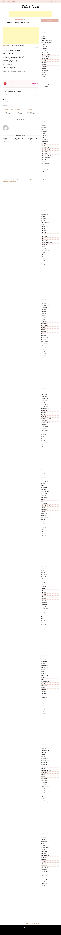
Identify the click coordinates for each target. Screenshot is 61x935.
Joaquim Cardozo (44, 513)
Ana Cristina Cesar (44, 102)
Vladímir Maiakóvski (44, 883)
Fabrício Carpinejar (44, 363)
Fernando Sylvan (44, 384)
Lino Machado (43, 586)
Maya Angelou (43, 671)
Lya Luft (42, 614)
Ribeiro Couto (43, 774)
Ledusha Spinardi (44, 562)
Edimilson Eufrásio (44, 325)
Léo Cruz (42, 570)
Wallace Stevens (44, 887)
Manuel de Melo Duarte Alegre (46, 628)
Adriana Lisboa (43, 36)
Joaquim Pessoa (44, 515)
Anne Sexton (43, 137)
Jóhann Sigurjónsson (45, 517)
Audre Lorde (43, 179)
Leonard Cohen (44, 574)
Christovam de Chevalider (46, 280)
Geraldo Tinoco (44, 420)
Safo (42, 806)
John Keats (43, 519)
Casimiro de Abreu (44, 252)
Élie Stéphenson (44, 331)
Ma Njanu (42, 616)
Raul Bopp (43, 766)
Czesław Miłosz (44, 295)
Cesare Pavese (44, 262)
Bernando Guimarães (45, 200)
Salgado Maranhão (44, 808)
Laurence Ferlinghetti (45, 558)
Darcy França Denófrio (45, 303)
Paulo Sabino (43, 746)
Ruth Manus (43, 798)
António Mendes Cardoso (46, 157)
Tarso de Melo (43, 843)
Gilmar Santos (43, 428)
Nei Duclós (43, 695)
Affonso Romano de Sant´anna (46, 42)
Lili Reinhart (43, 582)
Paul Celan (43, 729)
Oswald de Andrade (44, 717)
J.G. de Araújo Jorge (44, 481)
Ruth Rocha (43, 800)
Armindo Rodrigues (44, 171)
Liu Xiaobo (43, 590)
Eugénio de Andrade (44, 355)
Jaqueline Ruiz (43, 495)
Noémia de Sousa (44, 707)
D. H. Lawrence (43, 297)
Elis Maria (42, 333)
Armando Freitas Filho (45, 169)
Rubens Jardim (43, 794)
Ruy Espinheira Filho (44, 802)
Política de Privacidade (35, 923)
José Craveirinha (44, 529)
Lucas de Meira (43, 598)
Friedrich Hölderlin (44, 404)
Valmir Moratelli (44, 865)
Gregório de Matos (44, 438)
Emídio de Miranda (44, 341)
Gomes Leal (43, 432)
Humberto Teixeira (44, 464)
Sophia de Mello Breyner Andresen (47, 827)
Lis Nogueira (43, 588)
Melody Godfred (44, 673)
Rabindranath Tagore (45, 760)
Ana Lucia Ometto (44, 106)
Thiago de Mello (44, 851)
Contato (14, 1)
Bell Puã (42, 197)
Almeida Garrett (44, 82)
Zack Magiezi (43, 914)
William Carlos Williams (45, 897)
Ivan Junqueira (43, 479)
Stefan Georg (43, 831)
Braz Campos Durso (44, 214)
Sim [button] (12, 94)
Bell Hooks (43, 195)
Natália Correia (43, 693)
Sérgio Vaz (43, 820)
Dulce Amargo (43, 317)
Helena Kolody (43, 456)
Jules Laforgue (43, 543)
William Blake (43, 893)
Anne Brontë (43, 133)
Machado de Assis (44, 618)
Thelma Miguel (43, 849)
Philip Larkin (43, 756)
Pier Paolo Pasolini (44, 758)
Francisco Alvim (44, 400)
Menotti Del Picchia (44, 675)
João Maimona (43, 511)
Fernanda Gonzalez (44, 378)
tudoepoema (43, 861)
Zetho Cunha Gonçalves (45, 916)
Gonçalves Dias (44, 434)
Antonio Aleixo (43, 143)
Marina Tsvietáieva (44, 651)
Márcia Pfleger (43, 632)
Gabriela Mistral (44, 410)
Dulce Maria (43, 319)
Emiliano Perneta (44, 343)
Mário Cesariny (43, 653)
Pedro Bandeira (44, 748)
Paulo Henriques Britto (45, 742)
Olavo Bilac (43, 711)
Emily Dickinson (44, 349)
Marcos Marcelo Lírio (45, 636)
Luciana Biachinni (44, 602)
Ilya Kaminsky (43, 469)
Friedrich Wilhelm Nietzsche (46, 406)
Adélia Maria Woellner (45, 30)
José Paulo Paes (44, 535)
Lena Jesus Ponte (44, 568)
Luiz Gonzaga (43, 610)
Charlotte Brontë (44, 274)
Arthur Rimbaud (44, 175)
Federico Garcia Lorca (45, 373)
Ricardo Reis (43, 776)
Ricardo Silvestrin (44, 778)
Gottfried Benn (44, 436)
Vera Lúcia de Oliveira (45, 867)
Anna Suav (43, 129)
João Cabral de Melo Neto (45, 505)
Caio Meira (43, 228)
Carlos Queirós (44, 248)
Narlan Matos (43, 691)
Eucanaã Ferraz (43, 351)
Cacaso (42, 224)
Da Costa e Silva (44, 299)
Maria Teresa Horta (44, 642)
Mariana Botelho (44, 645)
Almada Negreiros (44, 80)
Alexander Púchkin (44, 70)
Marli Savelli (43, 663)
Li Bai (42, 578)
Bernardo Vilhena (44, 202)
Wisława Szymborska (45, 903)
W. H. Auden (43, 885)
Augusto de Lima (44, 183)
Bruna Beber (43, 216)
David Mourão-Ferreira (45, 305)
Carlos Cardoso (44, 240)
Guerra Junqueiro (44, 442)
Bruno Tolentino (44, 220)
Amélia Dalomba (44, 92)
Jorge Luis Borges (44, 525)
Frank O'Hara (43, 402)
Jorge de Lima (43, 521)
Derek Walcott (43, 309)
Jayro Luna (43, 499)
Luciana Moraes (44, 604)
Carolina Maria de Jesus (45, 250)
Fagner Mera (43, 367)
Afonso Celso (43, 44)
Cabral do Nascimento (45, 222)
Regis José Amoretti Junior (46, 770)
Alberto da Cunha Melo (45, 56)
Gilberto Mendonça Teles (45, 426)
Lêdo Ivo (42, 560)
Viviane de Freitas (44, 879)
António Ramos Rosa (45, 163)
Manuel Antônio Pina (45, 624)
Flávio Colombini (44, 388)
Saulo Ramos (43, 814)
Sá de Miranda (43, 804)
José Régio (43, 537)
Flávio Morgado (44, 390)
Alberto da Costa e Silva (45, 54)
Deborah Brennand (44, 307)
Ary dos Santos (44, 177)
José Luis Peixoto (44, 533)
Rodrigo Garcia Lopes (45, 786)
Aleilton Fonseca (44, 66)
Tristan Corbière (44, 859)
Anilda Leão (43, 125)
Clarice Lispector (44, 282)
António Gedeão (44, 153)
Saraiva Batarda (44, 812)
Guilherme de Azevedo (45, 446)
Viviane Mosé (43, 881)
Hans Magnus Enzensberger (46, 450)
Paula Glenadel (43, 738)
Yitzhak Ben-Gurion (44, 909)
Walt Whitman (43, 889)
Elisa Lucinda (43, 335)
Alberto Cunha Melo (44, 52)
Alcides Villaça (43, 64)
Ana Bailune (43, 96)
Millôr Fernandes (44, 685)
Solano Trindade (44, 825)
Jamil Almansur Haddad (45, 491)
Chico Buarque (43, 276)
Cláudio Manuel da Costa (45, 284)
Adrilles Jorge (43, 38)
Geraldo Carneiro (44, 416)
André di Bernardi (44, 121)
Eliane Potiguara (44, 329)
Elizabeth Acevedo (44, 337)
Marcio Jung (43, 634)
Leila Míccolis (43, 566)
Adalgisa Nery (43, 28)
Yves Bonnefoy (44, 912)
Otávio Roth (43, 719)
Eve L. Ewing (43, 359)
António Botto (43, 145)
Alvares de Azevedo (44, 88)
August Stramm (44, 181)
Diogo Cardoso (43, 313)
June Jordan (43, 549)
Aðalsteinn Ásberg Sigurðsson (46, 40)
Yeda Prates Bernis (44, 905)
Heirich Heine (43, 454)
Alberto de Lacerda (44, 58)
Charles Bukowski (44, 270)
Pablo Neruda (43, 721)
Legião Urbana (43, 564)
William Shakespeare (45, 899)
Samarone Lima (43, 810)
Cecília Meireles (44, 256)
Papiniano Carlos (44, 723)
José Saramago (43, 539)
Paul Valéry (43, 734)
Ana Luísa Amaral (44, 108)
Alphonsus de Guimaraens (46, 86)
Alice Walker (43, 74)
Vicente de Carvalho (44, 871)
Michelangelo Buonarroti (45, 681)
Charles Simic (43, 272)
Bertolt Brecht (43, 204)
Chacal (42, 266)
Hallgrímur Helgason (44, 448)
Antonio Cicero (44, 151)
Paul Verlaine (43, 736)
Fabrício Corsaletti (44, 365)
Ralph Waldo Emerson (45, 764)
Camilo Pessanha (44, 230)
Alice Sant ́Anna (44, 72)
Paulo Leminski (43, 744)
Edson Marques (44, 327)
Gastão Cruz (43, 412)
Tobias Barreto (43, 853)
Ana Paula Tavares (44, 113)
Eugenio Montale (44, 357)
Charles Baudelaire (44, 268)
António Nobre (43, 159)
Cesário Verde (43, 264)
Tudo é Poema (33, 120)
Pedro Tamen (43, 752)
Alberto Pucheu (44, 60)
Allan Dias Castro (44, 78)
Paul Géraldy (43, 731)
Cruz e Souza (43, 293)
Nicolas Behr (43, 699)
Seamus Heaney (44, 816)
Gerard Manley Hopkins (45, 422)
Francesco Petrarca (44, 398)
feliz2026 (42, 375)
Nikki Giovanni (43, 703)
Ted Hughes (43, 845)
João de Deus (43, 507)
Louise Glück (43, 594)
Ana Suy (42, 117)
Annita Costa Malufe (45, 139)
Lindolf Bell (43, 584)
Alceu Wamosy (43, 62)
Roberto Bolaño (44, 782)
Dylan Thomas (43, 321)
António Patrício (44, 161)
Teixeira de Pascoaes (45, 847)
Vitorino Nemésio (44, 877)
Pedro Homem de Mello (45, 750)
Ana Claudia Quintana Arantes (46, 100)
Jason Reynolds (44, 497)
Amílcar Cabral (43, 94)
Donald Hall (43, 315)
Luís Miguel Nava (44, 606)
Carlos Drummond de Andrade (46, 242)
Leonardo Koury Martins (45, 576)
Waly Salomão (43, 891)
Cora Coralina (43, 289)
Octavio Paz (43, 709)
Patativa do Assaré (44, 725)
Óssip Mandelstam (44, 715)
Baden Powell (43, 193)
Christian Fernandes (44, 278)
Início (4, 1)
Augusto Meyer (44, 189)
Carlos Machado (44, 244)
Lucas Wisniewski (44, 600)
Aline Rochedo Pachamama (46, 76)
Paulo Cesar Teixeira (45, 740)
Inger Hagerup (43, 473)
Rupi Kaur (43, 796)
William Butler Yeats (44, 895)
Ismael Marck (43, 477)
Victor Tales (43, 873)
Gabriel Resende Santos (45, 408)
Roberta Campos (44, 780)
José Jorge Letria (44, 531)
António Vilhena (44, 165)
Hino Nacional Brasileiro (45, 462)
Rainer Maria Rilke (44, 762)
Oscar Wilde (43, 713)
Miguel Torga (43, 683)
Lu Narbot (43, 596)
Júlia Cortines (43, 545)
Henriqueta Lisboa (44, 458)
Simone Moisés (44, 823)
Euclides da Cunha (44, 353)
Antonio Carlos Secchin (45, 149)
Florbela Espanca (44, 396)
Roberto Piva (43, 784)
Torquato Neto (44, 857)
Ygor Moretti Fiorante (45, 907)
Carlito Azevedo (44, 236)
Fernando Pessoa (44, 382)
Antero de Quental (44, 141)
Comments (8, 119)
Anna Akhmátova (44, 127)
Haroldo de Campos (44, 452)
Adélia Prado (43, 32)
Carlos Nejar (43, 246)
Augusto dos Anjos (44, 185)
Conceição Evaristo (44, 286)
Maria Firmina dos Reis (45, 640)
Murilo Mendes (19, 19)
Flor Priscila (43, 392)
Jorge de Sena (43, 523)
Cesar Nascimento (44, 258)
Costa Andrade (44, 291)
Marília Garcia (43, 647)
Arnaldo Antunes (44, 173)
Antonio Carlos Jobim (45, 147)
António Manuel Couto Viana (46, 155)
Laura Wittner (43, 556)
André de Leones (44, 119)
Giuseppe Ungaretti (44, 430)
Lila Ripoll (42, 580)
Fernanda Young (44, 380)
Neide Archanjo (44, 697)
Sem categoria (43, 818)
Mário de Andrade (44, 655)
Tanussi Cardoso (44, 841)
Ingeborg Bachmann (44, 471)
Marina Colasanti (44, 649)
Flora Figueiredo (44, 394)
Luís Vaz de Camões (44, 608)
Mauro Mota (43, 669)
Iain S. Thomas (43, 467)
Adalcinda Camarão (44, 26)
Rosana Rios (43, 790)
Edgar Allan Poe (44, 323)
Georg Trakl (43, 414)
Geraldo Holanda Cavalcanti (46, 418)
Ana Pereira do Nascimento (46, 115)
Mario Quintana (44, 661)
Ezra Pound (43, 361)
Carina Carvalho (44, 232)
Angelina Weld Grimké (45, 123)
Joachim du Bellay (44, 503)
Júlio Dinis (43, 547)
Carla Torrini (43, 234)
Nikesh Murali (43, 701)
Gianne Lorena (43, 424)
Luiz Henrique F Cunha (45, 612)
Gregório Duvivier (44, 440)
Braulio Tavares (44, 212)
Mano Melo (43, 620)
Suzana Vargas (43, 837)
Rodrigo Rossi (43, 788)
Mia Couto (43, 679)
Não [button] (29, 94)
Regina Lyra (43, 768)
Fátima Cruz (43, 371)
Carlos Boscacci (44, 238)
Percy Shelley (43, 754)
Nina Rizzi (42, 705)
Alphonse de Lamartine (45, 84)
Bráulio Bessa (43, 210)
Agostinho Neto (44, 48)
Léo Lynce (43, 572)
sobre (8, 1)
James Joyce (43, 489)
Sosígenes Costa (44, 829)
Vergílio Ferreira (44, 869)
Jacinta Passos (43, 483)
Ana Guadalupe (44, 104)
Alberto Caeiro (43, 50)
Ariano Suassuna (44, 167)
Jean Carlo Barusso (44, 501)
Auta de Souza (43, 191)
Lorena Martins (44, 592)
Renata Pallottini (44, 772)
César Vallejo (43, 260)
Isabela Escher (43, 475)
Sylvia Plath (43, 839)
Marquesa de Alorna (44, 665)
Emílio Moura (43, 345)
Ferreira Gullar (43, 386)
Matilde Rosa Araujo (44, 667)
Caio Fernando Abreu (45, 226)
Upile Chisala (43, 863)
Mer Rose (42, 677)
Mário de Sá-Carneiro (45, 657)
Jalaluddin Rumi (44, 487)
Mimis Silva (43, 687)
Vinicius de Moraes (44, 875)
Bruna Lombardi (44, 218)
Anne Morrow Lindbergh (45, 135)
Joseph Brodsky (44, 541)
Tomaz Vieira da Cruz (45, 855)
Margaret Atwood (44, 638)
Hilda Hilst (43, 460)
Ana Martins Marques (45, 111)
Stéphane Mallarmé (44, 833)
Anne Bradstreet (44, 131)
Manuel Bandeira (44, 626)
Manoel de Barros (44, 622)
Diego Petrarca (44, 311)
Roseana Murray (44, 792)
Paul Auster (43, 727)
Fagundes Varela (44, 369)
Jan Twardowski (44, 493)
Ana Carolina (43, 98)
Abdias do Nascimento (45, 24)
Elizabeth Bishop (44, 339)
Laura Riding (43, 553)
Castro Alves (43, 254)
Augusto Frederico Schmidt (46, 187)
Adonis (42, 34)
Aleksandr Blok (43, 68)
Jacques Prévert (44, 485)
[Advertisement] (30, 14)
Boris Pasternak (44, 208)
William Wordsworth (44, 901)
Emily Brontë (43, 347)
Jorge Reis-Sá (43, 527)
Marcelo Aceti (43, 630)
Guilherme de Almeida (45, 444)
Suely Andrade (43, 835)
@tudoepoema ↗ (35, 83)
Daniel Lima (43, 301)
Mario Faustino (43, 659)
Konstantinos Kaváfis (45, 551)
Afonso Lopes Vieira (44, 46)
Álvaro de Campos (44, 90)
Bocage (42, 206)
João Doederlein (44, 509)
